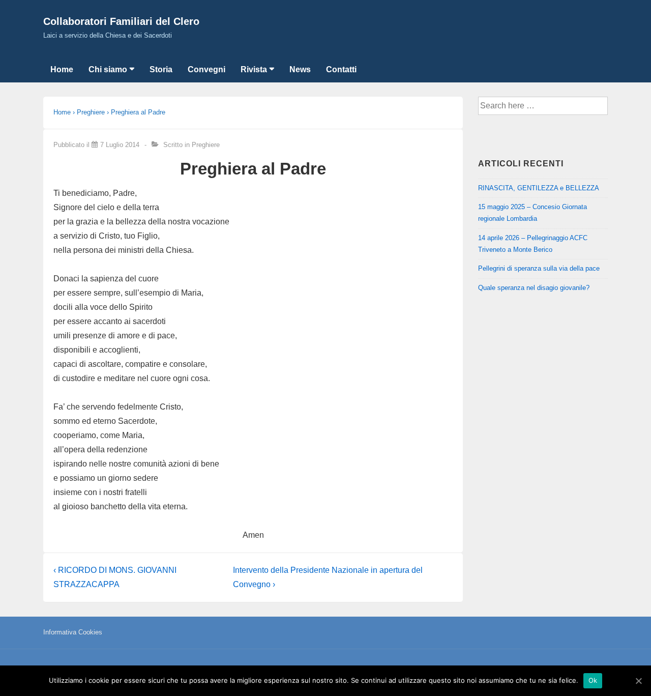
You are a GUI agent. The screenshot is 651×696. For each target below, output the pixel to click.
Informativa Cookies (72, 632)
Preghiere (206, 145)
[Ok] (638, 681)
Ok (593, 680)
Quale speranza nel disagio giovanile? (533, 288)
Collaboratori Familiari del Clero (121, 21)
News (300, 69)
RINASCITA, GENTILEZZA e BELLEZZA (538, 188)
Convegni (206, 69)
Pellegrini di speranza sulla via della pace (539, 268)
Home (61, 69)
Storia (161, 69)
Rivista (254, 69)
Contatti (341, 69)
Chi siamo (107, 69)
